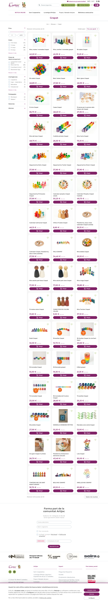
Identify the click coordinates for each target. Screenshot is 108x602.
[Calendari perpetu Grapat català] (63, 191)
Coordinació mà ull (18, 67)
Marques (53, 24)
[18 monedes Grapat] (39, 364)
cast (92, 1)
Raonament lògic (18, 69)
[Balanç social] (92, 578)
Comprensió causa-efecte (18, 62)
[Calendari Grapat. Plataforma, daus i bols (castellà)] (39, 248)
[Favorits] (92, 5)
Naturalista (18, 84)
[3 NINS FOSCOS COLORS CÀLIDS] (63, 306)
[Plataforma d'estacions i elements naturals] (63, 451)
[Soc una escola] (68, 5)
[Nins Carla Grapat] (87, 133)
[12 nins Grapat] (39, 104)
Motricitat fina (18, 65)
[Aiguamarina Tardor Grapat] (63, 162)
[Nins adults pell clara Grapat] (63, 277)
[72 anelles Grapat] (87, 393)
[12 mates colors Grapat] (39, 306)
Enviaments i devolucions (67, 577)
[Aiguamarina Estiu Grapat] (39, 162)
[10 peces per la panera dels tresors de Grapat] (87, 104)
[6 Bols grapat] (87, 364)
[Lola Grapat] (87, 451)
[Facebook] (14, 571)
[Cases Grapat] (63, 104)
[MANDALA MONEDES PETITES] (63, 422)
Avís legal (54, 534)
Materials (11, 104)
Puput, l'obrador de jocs (41, 579)
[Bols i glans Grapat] (87, 75)
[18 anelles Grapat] (63, 335)
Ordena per (81, 29)
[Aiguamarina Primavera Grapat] (39, 191)
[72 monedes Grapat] (39, 393)
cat (88, 1)
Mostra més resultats (92, 497)
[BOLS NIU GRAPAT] (63, 479)
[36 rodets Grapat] (39, 75)
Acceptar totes (91, 590)
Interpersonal (18, 87)
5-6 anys (18, 50)
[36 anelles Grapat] (39, 422)
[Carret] (97, 5)
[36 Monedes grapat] (63, 364)
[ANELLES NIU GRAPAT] (87, 479)
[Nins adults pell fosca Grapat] (39, 277)
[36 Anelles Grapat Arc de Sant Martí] (87, 335)
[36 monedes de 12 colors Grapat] (63, 393)
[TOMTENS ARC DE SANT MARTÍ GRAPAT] (39, 479)
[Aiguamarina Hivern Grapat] (87, 162)
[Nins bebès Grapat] (87, 248)
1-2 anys (18, 45)
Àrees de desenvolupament (14, 58)
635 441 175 (11, 582)
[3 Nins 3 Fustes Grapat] (63, 220)
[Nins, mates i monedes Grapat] (39, 46)
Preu (10, 28)
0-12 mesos (18, 43)
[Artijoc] (17, 5)
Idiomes (11, 108)
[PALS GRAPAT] (63, 248)
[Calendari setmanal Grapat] (39, 220)
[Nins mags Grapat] (87, 277)
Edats (10, 40)
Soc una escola (43, 531)
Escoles (61, 574)
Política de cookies (45, 598)
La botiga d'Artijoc (50, 12)
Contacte (36, 582)
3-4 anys (18, 47)
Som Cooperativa (34, 12)
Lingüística (18, 79)
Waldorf (18, 99)
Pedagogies (12, 94)
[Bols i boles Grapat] (63, 75)
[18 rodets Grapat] (87, 46)
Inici (47, 24)
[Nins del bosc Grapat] (39, 133)
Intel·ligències (12, 77)
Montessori (18, 97)
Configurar (92, 598)
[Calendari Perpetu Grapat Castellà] (87, 191)
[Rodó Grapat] (39, 335)
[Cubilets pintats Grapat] (63, 133)
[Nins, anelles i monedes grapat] (63, 46)
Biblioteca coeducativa (85, 12)
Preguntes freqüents (65, 572)
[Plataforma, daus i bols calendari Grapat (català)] (87, 220)
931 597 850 (20, 582)
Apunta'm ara (54, 546)
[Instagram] (10, 571)
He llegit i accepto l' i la (52, 535)
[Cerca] (39, 5)
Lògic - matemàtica (18, 82)
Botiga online (20, 12)
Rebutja (91, 594)
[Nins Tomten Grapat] (87, 306)
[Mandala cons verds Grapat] (87, 422)
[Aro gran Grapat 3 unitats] (39, 451)
